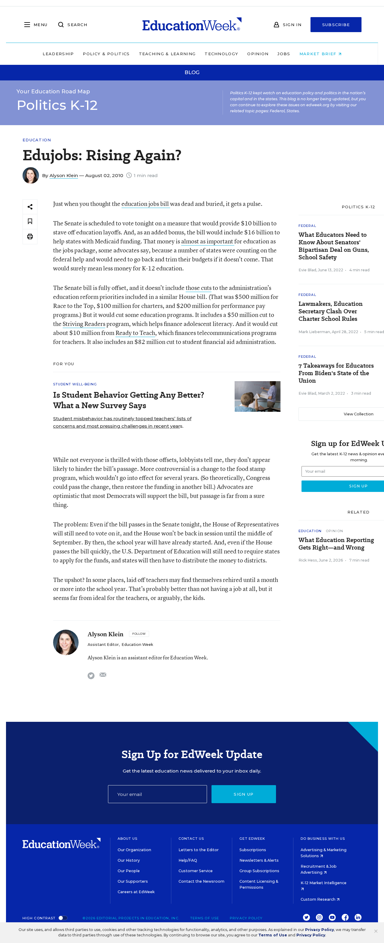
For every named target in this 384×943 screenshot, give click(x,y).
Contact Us (191, 838)
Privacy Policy (246, 918)
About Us (128, 838)
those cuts (199, 288)
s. (122, 422)
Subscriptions (252, 850)
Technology (221, 53)
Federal (307, 226)
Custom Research (318, 899)
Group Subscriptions (259, 871)
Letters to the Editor (198, 850)
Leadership (58, 53)
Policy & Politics (106, 53)
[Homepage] (192, 25)
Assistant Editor (103, 644)
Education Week (137, 644)
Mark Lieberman (314, 332)
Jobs (284, 53)
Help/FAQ (187, 860)
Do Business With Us (323, 838)
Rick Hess (307, 560)
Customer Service (195, 871)
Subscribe (336, 24)
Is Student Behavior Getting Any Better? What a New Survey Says (128, 400)
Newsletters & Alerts (259, 860)
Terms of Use (204, 918)
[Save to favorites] (30, 221)
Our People (129, 871)
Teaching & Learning (167, 53)
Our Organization (134, 850)
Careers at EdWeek (136, 892)
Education (36, 140)
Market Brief (318, 53)
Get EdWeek (252, 838)
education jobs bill (146, 204)
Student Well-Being (75, 384)
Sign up (244, 794)
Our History (129, 860)
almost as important (207, 241)
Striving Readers (84, 324)
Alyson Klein (64, 175)
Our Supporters (133, 881)
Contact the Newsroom (201, 881)
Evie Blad (307, 270)
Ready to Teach (135, 333)
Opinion (257, 53)
